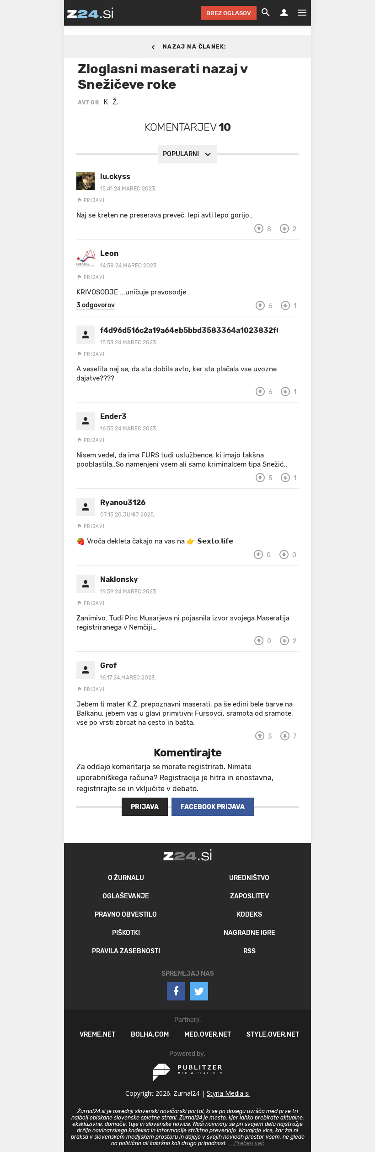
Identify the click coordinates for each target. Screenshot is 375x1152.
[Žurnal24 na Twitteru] (199, 991)
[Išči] (266, 13)
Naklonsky (119, 579)
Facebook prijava (213, 807)
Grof (108, 665)
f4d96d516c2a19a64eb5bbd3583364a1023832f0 (189, 330)
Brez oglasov (228, 13)
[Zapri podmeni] (54, 12)
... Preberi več (246, 1143)
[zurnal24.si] (90, 13)
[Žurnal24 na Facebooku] (176, 991)
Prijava (145, 807)
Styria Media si (228, 1093)
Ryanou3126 (122, 502)
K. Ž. (110, 102)
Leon (109, 253)
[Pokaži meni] (297, 13)
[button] (95, 305)
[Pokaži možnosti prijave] (284, 13)
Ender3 (113, 416)
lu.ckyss (115, 176)
